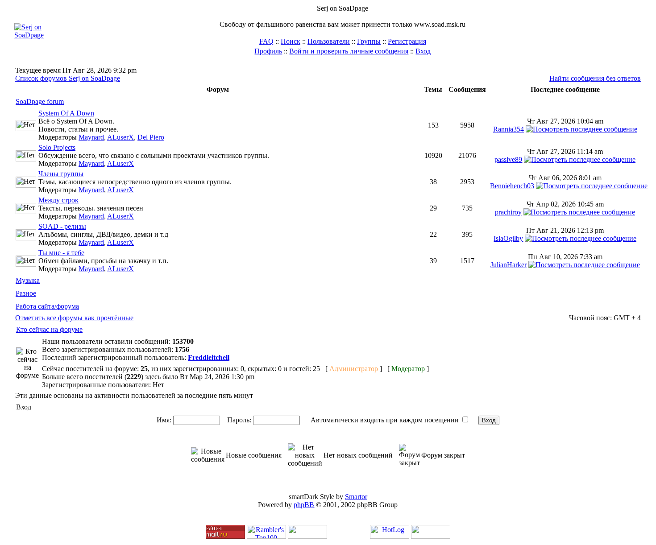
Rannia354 (508, 129)
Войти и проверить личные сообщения (348, 51)
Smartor (356, 496)
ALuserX (120, 137)
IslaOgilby (508, 238)
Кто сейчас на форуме (49, 329)
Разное (26, 293)
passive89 (508, 159)
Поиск (290, 41)
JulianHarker (508, 264)
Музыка (28, 280)
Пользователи (328, 41)
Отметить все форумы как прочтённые (74, 318)
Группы (369, 41)
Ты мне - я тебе (61, 252)
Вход (423, 51)
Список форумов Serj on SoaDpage (67, 78)
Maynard (91, 137)
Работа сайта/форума (47, 306)
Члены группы (60, 174)
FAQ (266, 41)
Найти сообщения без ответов (595, 78)
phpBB (304, 504)
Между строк (58, 200)
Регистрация (407, 41)
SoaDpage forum (40, 101)
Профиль (268, 51)
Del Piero (150, 137)
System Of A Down (66, 113)
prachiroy (508, 212)
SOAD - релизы (62, 226)
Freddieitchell (208, 357)
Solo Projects (56, 147)
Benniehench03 (512, 186)
